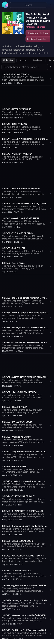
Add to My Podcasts (39, 33)
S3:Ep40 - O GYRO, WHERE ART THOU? (21, 218)
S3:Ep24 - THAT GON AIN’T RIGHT (18, 496)
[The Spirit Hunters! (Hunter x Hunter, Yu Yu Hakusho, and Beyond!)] (13, 27)
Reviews (37, 60)
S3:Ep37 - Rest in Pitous (13, 263)
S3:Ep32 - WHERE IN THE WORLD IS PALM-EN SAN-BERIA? (25, 377)
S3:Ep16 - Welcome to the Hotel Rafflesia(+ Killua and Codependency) (25, 615)
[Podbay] (5, 7)
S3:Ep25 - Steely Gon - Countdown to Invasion (23, 481)
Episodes (8, 60)
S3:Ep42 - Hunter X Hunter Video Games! (21, 188)
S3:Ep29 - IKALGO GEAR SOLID (17, 422)
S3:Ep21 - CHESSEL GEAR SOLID (17, 541)
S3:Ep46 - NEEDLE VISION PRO (17, 109)
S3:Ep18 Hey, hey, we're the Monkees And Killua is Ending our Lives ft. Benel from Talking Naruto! (25, 585)
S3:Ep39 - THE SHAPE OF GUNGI (17, 233)
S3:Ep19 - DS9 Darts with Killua (16, 570)
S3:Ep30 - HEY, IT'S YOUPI (14, 407)
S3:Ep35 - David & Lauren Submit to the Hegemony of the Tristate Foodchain (25, 312)
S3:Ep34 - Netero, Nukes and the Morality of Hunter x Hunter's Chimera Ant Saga (25, 327)
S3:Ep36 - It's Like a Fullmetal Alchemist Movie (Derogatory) (25, 297)
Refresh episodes (38, 39)
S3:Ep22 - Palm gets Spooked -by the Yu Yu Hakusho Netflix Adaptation (25, 526)
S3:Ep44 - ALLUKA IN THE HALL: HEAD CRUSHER (25, 139)
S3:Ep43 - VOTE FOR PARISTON (17, 154)
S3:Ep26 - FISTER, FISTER (14, 466)
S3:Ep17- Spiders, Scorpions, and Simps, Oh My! (24, 600)
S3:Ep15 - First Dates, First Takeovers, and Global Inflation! (25, 630)
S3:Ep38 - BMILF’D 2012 (13, 248)
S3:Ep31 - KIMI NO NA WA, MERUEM (19, 392)
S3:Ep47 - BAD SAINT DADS (15, 74)
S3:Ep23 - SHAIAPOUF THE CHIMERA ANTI (22, 511)
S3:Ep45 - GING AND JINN (14, 124)
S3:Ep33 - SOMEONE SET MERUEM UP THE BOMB (25, 342)
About (23, 60)
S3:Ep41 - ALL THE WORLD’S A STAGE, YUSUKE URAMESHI (25, 203)
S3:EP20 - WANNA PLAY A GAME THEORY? (23, 555)
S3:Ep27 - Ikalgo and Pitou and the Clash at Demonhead (25, 451)
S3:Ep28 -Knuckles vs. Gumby (16, 436)
